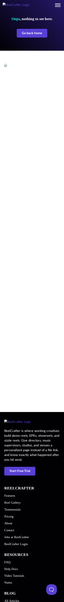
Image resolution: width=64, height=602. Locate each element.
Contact (9, 530)
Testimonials (12, 509)
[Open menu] (57, 5)
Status (8, 582)
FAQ (7, 562)
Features (9, 495)
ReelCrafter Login (16, 544)
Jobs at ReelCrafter (16, 537)
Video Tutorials (14, 575)
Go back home (32, 33)
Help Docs (11, 569)
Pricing (9, 516)
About (8, 523)
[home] (16, 5)
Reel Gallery (12, 502)
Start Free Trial (19, 471)
